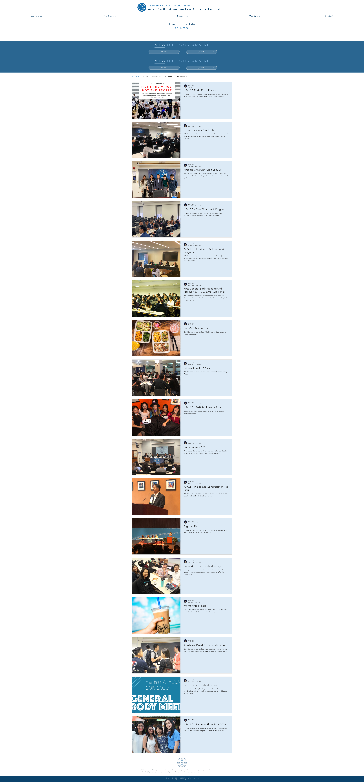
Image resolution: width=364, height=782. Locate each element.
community (156, 76)
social (145, 76)
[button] (230, 77)
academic (169, 76)
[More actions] (228, 86)
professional (182, 76)
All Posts (135, 76)
